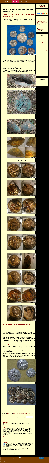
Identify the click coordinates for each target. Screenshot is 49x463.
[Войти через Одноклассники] (46, 13)
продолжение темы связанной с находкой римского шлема (16, 23)
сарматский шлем (27, 413)
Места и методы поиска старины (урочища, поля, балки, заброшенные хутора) (42, 49)
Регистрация (17, 453)
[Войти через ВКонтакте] (39, 13)
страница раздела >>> (16, 410)
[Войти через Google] (44, 13)
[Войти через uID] (38, 13)
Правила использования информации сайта (7, 458)
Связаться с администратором (5, 460)
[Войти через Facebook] (41, 13)
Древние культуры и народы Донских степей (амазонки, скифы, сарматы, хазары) (42, 45)
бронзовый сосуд (21, 413)
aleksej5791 (9, 413)
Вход (20, 453)
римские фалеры (15, 413)
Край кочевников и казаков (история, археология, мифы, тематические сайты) (42, 38)
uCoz (5, 461)
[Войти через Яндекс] (43, 13)
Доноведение (5, 1)
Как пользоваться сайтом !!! (4, 459)
